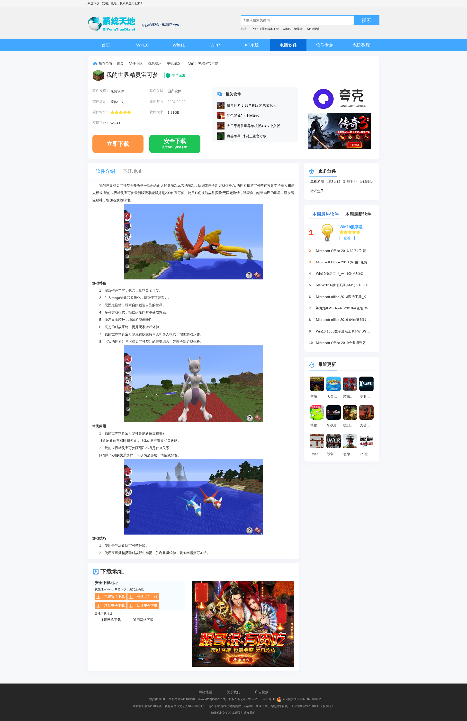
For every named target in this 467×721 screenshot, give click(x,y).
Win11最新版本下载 (266, 29)
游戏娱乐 (155, 63)
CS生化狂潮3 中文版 (367, 454)
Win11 (179, 45)
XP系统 (251, 45)
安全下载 (174, 143)
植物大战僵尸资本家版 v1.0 (317, 425)
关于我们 (233, 692)
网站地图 (205, 692)
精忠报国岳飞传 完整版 (350, 396)
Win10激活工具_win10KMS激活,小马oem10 (344, 274)
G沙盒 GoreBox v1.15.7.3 (334, 425)
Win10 (142, 45)
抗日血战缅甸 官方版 (350, 425)
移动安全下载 (114, 606)
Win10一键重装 (293, 29)
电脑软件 (288, 45)
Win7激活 (312, 29)
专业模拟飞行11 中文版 (367, 396)
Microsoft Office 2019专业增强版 (341, 343)
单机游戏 (173, 63)
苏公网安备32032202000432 (301, 699)
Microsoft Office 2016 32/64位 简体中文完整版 (344, 251)
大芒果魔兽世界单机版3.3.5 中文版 (367, 425)
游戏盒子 (317, 191)
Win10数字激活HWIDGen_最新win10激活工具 (355, 227)
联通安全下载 (147, 596)
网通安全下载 (147, 606)
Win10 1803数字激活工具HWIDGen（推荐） (344, 331)
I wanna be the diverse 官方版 (317, 454)
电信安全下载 (114, 596)
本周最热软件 (325, 214)
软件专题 (324, 45)
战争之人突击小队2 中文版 (334, 454)
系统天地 (131, 3)
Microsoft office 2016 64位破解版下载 (344, 320)
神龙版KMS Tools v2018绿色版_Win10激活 (344, 308)
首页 (105, 45)
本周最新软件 (358, 214)
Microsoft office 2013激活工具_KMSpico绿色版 (344, 297)
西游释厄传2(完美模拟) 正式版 (317, 396)
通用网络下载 (110, 620)
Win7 (215, 45)
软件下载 (136, 63)
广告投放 (262, 692)
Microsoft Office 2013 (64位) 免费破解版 (344, 262)
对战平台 (350, 182)
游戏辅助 (366, 182)
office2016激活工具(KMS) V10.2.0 (342, 285)
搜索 (366, 20)
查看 (347, 238)
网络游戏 (333, 182)
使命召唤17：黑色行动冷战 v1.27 (350, 454)
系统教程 (361, 45)
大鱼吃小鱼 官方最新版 (334, 396)
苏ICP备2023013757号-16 (258, 699)
